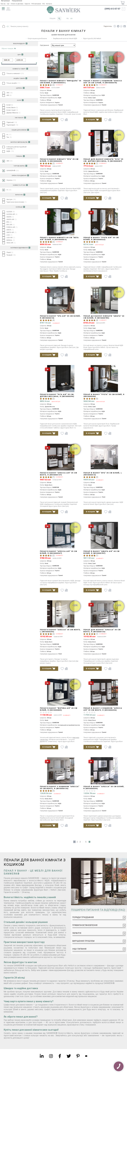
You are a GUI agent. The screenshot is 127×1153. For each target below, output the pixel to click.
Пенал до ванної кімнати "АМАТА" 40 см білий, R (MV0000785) (103, 317)
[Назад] (8, 26)
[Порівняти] (66, 119)
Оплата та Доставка (17, 4)
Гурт (8, 4)
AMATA (10, 217)
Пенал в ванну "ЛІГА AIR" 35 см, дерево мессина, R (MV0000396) (57, 395)
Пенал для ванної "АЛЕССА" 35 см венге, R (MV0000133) (102, 631)
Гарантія (27, 4)
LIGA (9, 235)
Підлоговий (12, 125)
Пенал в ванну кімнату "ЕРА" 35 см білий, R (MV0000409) (59, 160)
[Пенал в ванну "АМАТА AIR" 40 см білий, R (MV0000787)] (104, 535)
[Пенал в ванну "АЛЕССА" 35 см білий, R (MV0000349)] (104, 771)
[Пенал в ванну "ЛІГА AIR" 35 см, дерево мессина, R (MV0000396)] (61, 379)
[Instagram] (51, 1056)
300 (9, 161)
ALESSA (10, 212)
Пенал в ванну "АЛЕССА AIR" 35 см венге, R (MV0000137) (58, 474)
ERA (9, 222)
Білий (9, 105)
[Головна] (3, 26)
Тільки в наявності (15, 73)
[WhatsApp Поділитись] (121, 26)
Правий (11, 255)
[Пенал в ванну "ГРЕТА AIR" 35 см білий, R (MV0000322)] (104, 222)
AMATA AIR (11, 219)
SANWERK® (12, 170)
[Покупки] (123, 3)
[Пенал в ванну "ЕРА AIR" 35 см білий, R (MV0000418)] (61, 300)
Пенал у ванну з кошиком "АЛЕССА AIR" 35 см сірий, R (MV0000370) (102, 82)
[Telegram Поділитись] (118, 26)
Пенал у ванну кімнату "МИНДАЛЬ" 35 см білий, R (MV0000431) (60, 82)
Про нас (3, 4)
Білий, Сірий (12, 110)
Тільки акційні (13, 83)
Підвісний (11, 122)
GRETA (10, 230)
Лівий (9, 252)
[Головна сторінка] (63, 9)
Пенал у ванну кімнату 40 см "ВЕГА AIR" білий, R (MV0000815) (59, 238)
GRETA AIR (11, 232)
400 (9, 95)
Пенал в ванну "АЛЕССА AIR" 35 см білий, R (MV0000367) (58, 552)
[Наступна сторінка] (89, 842)
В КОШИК (47, 120)
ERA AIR (10, 225)
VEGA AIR (11, 243)
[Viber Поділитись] (114, 26)
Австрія (11, 199)
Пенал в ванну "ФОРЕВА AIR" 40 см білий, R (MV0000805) (58, 709)
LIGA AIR (10, 237)
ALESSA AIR (11, 214)
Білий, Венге (12, 107)
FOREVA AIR (11, 227)
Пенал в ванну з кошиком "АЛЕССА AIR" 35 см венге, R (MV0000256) (102, 709)
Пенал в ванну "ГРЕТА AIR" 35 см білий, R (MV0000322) (101, 238)
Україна (11, 180)
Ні (8, 134)
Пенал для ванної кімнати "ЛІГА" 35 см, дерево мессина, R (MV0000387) (103, 160)
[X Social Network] (69, 1056)
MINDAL (10, 240)
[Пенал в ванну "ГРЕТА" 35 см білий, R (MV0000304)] (104, 379)
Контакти (49, 4)
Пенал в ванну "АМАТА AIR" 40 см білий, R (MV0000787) (101, 552)
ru (68, 18)
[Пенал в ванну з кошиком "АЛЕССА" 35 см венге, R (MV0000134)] (61, 771)
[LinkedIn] (42, 1056)
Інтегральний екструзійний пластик (16, 148)
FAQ (43, 4)
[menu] (3, 8)
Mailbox (86, 1056)
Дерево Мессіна (13, 113)
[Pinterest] (78, 1056)
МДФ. (10, 151)
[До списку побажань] (62, 119)
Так (9, 137)
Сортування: (44, 45)
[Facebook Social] (59, 1056)
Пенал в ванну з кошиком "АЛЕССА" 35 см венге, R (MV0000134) (59, 787)
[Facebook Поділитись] (125, 26)
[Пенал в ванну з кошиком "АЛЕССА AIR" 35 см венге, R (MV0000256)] (104, 692)
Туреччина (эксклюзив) (16, 202)
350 (9, 93)
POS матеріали (36, 4)
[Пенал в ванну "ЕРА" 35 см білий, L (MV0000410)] (104, 457)
